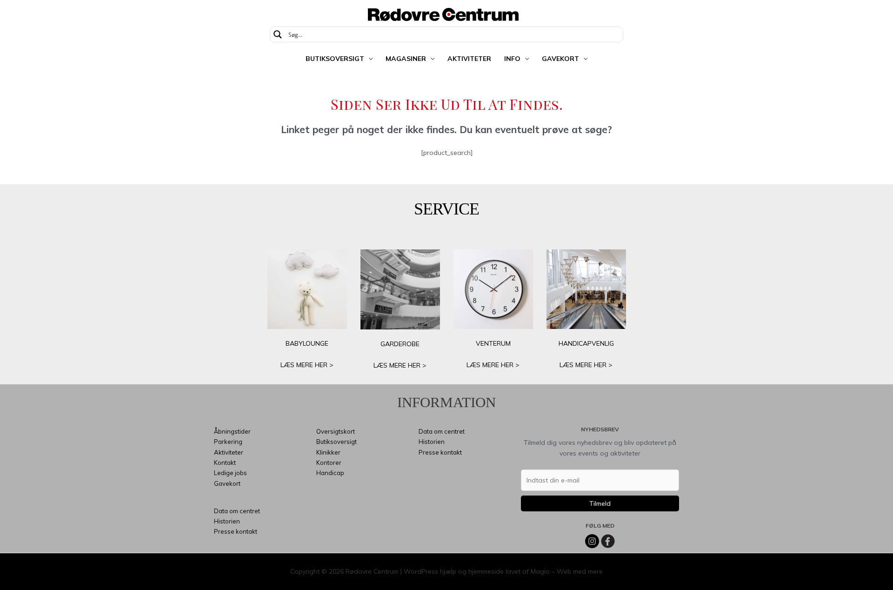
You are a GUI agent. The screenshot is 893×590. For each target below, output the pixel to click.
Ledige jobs (230, 472)
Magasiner (406, 58)
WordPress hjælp (430, 571)
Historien (227, 521)
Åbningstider (232, 431)
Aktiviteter (469, 58)
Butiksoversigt (335, 58)
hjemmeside (486, 571)
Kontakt (225, 462)
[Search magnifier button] (277, 34)
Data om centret (237, 511)
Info (512, 58)
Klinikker (328, 452)
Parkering (228, 441)
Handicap (330, 472)
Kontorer (328, 462)
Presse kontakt (235, 531)
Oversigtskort (335, 431)
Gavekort (560, 58)
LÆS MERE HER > (306, 365)
